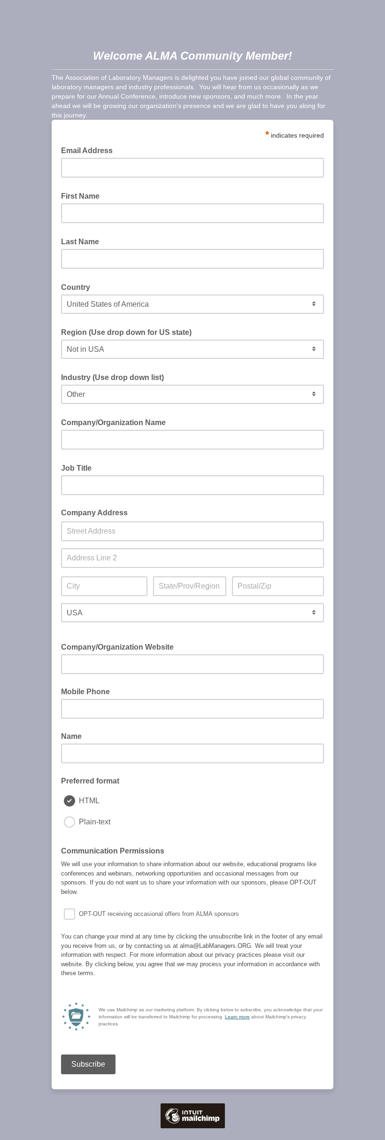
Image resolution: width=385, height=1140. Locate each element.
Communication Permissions (112, 851)
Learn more (237, 1016)
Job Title (79, 467)
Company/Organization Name (116, 422)
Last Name (83, 241)
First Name (83, 195)
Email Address (89, 150)
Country (78, 286)
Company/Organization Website (117, 647)
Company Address (94, 513)
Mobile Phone (85, 692)
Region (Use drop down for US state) (129, 331)
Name (71, 736)
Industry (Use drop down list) (115, 377)
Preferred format (90, 781)
